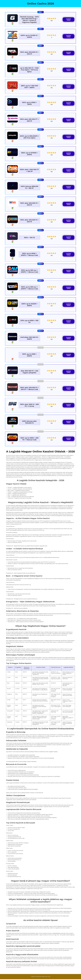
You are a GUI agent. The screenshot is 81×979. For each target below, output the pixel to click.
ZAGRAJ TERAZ (68, 19)
